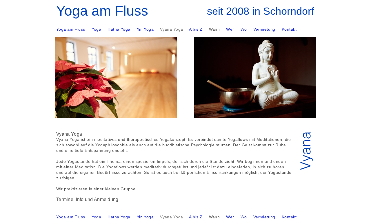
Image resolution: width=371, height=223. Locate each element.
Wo (244, 217)
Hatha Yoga (119, 217)
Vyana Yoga (171, 217)
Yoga (96, 217)
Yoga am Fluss (70, 217)
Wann (214, 217)
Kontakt (289, 217)
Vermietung (264, 217)
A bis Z (195, 217)
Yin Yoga (145, 217)
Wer (230, 217)
